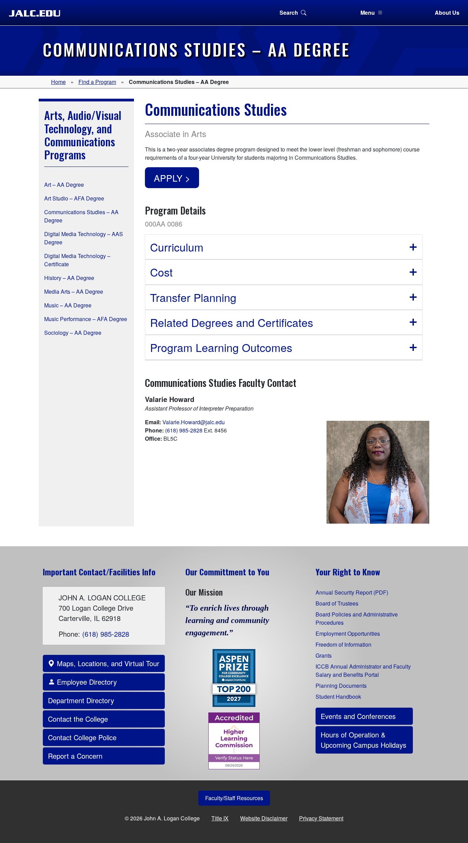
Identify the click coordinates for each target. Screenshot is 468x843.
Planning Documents (341, 685)
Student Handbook (338, 696)
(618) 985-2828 (183, 430)
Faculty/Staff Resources (234, 798)
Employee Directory (86, 682)
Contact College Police (82, 737)
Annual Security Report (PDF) (352, 592)
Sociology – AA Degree (72, 333)
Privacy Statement (321, 818)
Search (289, 12)
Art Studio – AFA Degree (74, 198)
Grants (324, 655)
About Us (447, 12)
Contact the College (78, 719)
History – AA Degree (69, 278)
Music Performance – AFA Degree (85, 319)
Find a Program (97, 82)
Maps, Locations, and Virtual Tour (107, 663)
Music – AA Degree (67, 305)
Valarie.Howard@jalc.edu (193, 422)
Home (58, 82)
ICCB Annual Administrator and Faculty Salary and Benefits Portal (363, 670)
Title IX (220, 818)
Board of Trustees (337, 603)
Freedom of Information (343, 644)
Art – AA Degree (64, 184)
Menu (367, 12)
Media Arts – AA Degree (73, 291)
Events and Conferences (358, 716)
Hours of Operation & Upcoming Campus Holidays (363, 740)
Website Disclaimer (263, 818)
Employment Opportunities (348, 633)
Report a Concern (75, 756)
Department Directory (81, 700)
